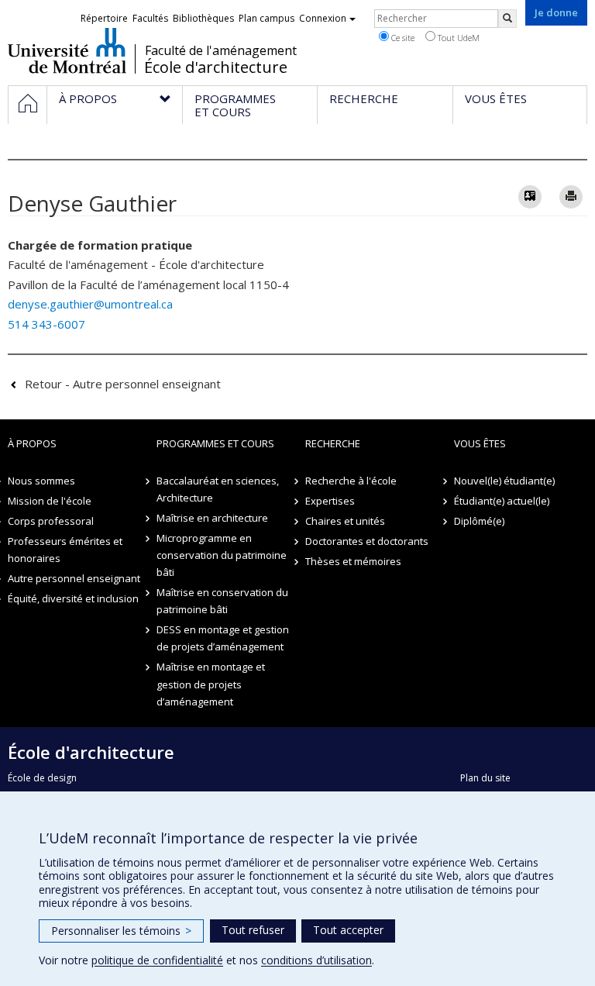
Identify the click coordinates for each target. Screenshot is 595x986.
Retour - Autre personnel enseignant (123, 383)
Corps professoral (51, 521)
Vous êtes (480, 443)
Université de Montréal (67, 50)
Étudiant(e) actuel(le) (501, 501)
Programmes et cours (215, 443)
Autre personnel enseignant (74, 578)
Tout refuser (253, 929)
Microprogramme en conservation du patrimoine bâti (221, 555)
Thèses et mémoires (353, 561)
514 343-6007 (46, 324)
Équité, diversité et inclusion (73, 598)
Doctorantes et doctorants (366, 541)
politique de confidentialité (157, 960)
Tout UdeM (457, 37)
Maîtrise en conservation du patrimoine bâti (222, 600)
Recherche (332, 443)
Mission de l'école (49, 501)
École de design (42, 777)
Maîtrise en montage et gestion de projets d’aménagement (210, 684)
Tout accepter (348, 929)
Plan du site (485, 777)
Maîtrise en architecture (212, 518)
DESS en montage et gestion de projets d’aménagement (222, 637)
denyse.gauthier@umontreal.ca (90, 304)
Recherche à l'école (351, 481)
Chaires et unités (345, 521)
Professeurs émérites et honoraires (65, 549)
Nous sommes (41, 481)
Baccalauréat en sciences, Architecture (217, 489)
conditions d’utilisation (316, 960)
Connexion (322, 18)
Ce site (401, 37)
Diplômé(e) (479, 521)
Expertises (330, 501)
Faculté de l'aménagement (221, 50)
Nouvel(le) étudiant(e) (504, 481)
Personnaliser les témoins (121, 930)
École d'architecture (215, 67)
